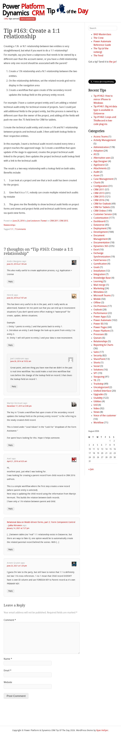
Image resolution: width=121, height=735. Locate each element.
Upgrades (99, 394)
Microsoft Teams (102, 296)
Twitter (44, 221)
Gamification (100, 264)
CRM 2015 (99, 197)
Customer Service (103, 214)
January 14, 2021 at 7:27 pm (18, 528)
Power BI (98, 324)
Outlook (98, 310)
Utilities (97, 401)
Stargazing (99, 377)
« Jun (91, 469)
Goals (96, 267)
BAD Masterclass (102, 34)
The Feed (98, 56)
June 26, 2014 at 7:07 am (17, 298)
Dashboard (99, 221)
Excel (96, 250)
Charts (97, 183)
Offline (97, 303)
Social (97, 366)
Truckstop (98, 384)
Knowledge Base (102, 278)
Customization (101, 218)
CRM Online (100, 211)
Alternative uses (102, 158)
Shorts (97, 363)
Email (7, 671)
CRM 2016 (99, 200)
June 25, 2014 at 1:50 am (17, 264)
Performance (100, 313)
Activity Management (105, 140)
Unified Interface (102, 391)
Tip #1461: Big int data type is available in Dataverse (105, 110)
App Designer (101, 161)
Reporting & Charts (103, 345)
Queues (98, 338)
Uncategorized (101, 387)
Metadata (99, 292)
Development (101, 232)
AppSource (99, 165)
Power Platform (102, 331)
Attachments (100, 168)
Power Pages (100, 327)
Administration (101, 147)
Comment (10, 620)
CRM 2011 (54, 221)
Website (8, 682)
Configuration (101, 186)
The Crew (98, 38)
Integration (99, 274)
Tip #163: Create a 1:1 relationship (32, 33)
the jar (112, 62)
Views (97, 412)
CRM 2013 (63, 221)
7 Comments (20, 229)
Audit (96, 172)
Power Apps (100, 317)
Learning (98, 281)
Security (98, 356)
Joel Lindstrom (33, 221)
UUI (96, 405)
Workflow (98, 423)
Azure (97, 175)
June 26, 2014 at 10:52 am (20, 361)
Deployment (100, 228)
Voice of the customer (105, 416)
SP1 (95, 373)
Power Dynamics (23, 10)
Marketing (99, 288)
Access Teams (101, 137)
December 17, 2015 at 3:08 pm (19, 406)
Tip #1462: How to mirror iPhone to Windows (103, 99)
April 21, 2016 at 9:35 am (17, 461)
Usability (98, 398)
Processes (99, 334)
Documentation (102, 243)
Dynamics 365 (101, 246)
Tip (67, 11)
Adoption (98, 151)
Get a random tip (27, 19)
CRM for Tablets (102, 207)
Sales (96, 352)
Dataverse (99, 225)
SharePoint (99, 359)
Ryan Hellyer (102, 730)
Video (96, 409)
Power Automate (102, 320)
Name (8, 659)
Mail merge (100, 285)
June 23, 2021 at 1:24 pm (17, 566)
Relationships (9, 225)
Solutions (98, 370)
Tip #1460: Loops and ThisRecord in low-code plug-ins (105, 120)
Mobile (97, 299)
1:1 (11, 229)
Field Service (100, 260)
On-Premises (100, 306)
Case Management (103, 179)
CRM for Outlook (102, 204)
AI (95, 154)
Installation (99, 271)
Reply (10, 281)
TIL (95, 380)
